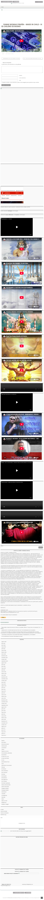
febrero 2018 (4, 717)
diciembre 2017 (4, 721)
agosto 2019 (4, 685)
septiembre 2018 (5, 705)
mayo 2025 (4, 668)
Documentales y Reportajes (7, 753)
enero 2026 (4, 654)
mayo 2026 (4, 646)
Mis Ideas (3, 774)
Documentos (4, 754)
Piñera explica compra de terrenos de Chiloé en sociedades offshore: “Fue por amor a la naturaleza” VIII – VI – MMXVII (21, 628)
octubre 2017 (4, 724)
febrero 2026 (4, 652)
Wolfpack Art (4, 802)
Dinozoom (39, 897)
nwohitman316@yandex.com (22, 884)
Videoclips (3, 797)
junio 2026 (3, 645)
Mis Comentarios (5, 770)
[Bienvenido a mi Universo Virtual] (17, 2)
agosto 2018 (4, 707)
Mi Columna (4, 768)
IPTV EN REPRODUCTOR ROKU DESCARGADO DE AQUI (12, 636)
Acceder (2, 809)
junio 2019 (3, 689)
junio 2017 (3, 730)
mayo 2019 (4, 691)
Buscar (2, 545)
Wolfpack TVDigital (5, 804)
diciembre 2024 (4, 677)
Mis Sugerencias (5, 779)
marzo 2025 (4, 671)
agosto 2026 (4, 641)
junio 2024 (3, 682)
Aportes (3, 740)
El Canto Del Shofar (5, 758)
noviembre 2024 (5, 678)
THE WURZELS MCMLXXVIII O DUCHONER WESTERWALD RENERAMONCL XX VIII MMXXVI (18, 634)
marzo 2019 (4, 694)
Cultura (3, 749)
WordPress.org (3, 814)
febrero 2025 (4, 673)
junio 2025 (3, 666)
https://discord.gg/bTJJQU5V (26, 831)
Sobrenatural (4, 791)
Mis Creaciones (8, 53)
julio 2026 (3, 643)
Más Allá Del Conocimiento (7, 765)
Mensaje (3, 767)
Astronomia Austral (5, 744)
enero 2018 (4, 719)
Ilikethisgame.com (28, 897)
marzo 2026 (4, 650)
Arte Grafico (4, 742)
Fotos (3, 763)
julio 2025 (3, 664)
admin (3, 53)
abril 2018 (3, 714)
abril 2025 (3, 669)
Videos (12, 53)
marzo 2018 (4, 715)
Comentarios (4, 747)
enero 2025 (4, 675)
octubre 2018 (4, 703)
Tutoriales (3, 793)
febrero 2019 (4, 696)
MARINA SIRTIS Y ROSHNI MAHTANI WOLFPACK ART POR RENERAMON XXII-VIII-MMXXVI (18, 630)
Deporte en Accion (5, 751)
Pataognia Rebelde (5, 790)
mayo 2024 (4, 684)
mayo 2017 (4, 731)
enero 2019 (4, 698)
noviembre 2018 (5, 701)
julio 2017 (3, 728)
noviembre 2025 (5, 657)
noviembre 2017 (5, 723)
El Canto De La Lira (5, 756)
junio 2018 (3, 710)
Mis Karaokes (4, 775)
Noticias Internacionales (6, 784)
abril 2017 (3, 733)
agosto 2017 (4, 726)
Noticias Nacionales (5, 786)
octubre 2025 (4, 659)
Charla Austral (4, 745)
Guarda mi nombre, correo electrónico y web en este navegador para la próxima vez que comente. (20, 82)
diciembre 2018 (4, 700)
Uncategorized (4, 795)
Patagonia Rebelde (5, 788)
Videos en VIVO (4, 800)
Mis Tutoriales (4, 781)
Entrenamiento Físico (5, 761)
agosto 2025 (4, 662)
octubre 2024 (4, 680)
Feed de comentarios (5, 812)
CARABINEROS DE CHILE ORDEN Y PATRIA (11, 58)
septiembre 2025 (5, 661)
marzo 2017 (4, 735)
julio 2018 (3, 708)
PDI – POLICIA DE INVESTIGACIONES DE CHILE (32, 58)
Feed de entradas (4, 811)
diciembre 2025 (4, 655)
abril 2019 (3, 692)
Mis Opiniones (4, 777)
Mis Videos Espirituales (6, 783)
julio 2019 (3, 687)
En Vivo (3, 760)
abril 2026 (3, 648)
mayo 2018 (4, 712)
